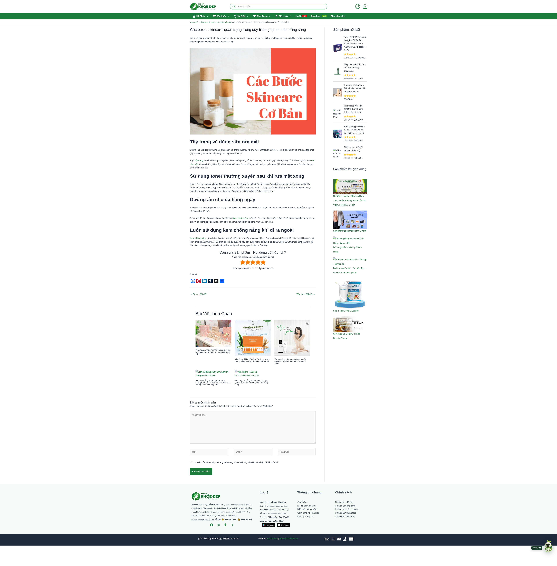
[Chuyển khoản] (351, 539)
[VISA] (327, 539)
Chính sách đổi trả (343, 502)
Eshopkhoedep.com (289, 538)
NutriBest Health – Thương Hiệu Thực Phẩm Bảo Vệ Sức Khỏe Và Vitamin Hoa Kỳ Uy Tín (349, 200)
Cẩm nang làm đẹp (207, 22)
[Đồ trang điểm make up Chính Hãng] (350, 240)
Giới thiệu (301, 502)
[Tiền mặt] (345, 539)
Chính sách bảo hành (345, 505)
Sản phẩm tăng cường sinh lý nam (349, 231)
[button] (206, 16)
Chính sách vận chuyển (346, 509)
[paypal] (339, 539)
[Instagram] (218, 525)
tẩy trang (199, 160)
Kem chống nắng (198, 238)
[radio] (242, 263)
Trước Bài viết (198, 294)
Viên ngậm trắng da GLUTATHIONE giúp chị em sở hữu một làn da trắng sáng (251, 382)
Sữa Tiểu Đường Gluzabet (345, 310)
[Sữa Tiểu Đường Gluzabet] (350, 293)
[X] (232, 525)
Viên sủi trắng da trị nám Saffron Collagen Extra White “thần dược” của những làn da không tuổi (213, 382)
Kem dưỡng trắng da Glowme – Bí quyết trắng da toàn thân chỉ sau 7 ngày (290, 361)
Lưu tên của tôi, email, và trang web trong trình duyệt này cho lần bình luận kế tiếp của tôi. (236, 462)
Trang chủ (194, 22)
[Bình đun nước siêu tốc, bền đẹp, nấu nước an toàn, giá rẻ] (350, 261)
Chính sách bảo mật (344, 516)
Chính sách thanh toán (345, 513)
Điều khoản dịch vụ (306, 505)
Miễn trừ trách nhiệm (307, 509)
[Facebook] (211, 525)
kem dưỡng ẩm (240, 218)
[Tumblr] (225, 525)
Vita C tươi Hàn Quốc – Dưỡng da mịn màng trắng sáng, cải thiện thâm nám (252, 360)
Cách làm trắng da (224, 22)
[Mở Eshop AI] (548, 546)
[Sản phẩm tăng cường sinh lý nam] (350, 220)
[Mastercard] (333, 539)
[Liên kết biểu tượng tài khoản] (357, 6)
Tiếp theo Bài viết (305, 294)
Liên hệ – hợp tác (305, 516)
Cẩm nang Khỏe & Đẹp (308, 513)
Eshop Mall (272, 538)
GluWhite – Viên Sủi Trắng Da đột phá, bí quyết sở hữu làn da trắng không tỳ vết (213, 352)
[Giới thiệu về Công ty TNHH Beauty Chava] (350, 324)
